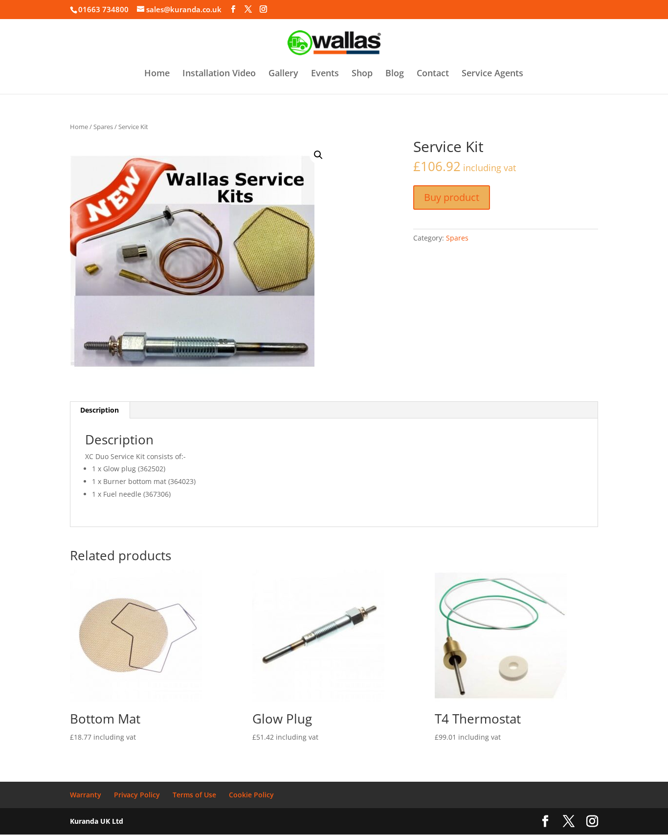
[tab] (99, 410)
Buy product (451, 197)
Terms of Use (194, 794)
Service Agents (492, 74)
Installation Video (219, 74)
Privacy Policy (137, 794)
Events (325, 74)
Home (157, 74)
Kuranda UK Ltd (96, 821)
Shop (362, 74)
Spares (103, 126)
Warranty (85, 794)
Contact (433, 74)
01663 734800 (103, 9)
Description (99, 410)
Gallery (283, 74)
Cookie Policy (251, 794)
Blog (394, 74)
